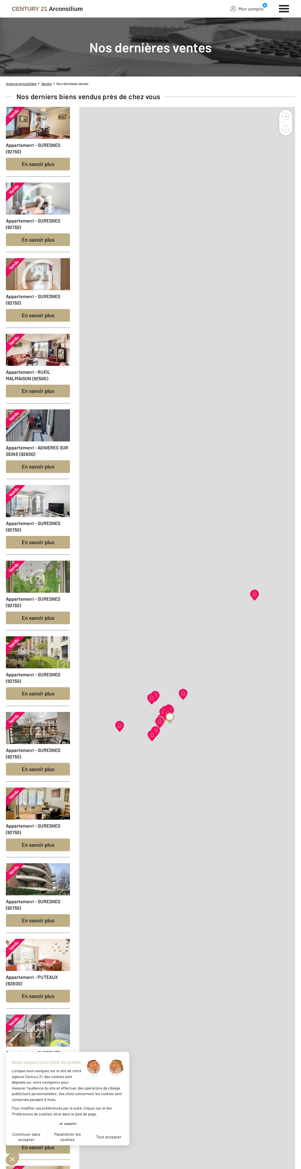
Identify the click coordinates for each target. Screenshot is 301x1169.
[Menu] (284, 8)
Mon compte (251, 8)
